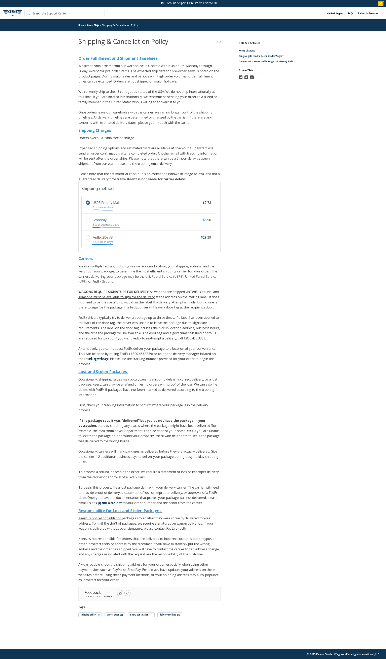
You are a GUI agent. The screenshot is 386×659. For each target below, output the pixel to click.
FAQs (350, 13)
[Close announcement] (381, 3)
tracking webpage (97, 359)
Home (81, 25)
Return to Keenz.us (368, 13)
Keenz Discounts (247, 50)
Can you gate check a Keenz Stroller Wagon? (261, 56)
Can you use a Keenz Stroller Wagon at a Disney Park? (266, 61)
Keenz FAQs (93, 25)
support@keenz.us (106, 503)
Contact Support (335, 13)
